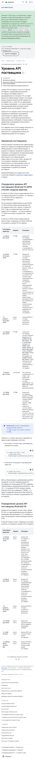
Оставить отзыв (21, 752)
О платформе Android (7, 747)
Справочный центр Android (9, 727)
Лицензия (20, 750)
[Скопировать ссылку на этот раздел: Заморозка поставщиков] (28, 141)
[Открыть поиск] (23, 2)
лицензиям (4, 668)
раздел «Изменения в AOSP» (10, 38)
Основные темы (20, 61)
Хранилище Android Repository (9, 682)
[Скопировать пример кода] (33, 451)
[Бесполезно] (26, 64)
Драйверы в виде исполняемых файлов (12, 696)
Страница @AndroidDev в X (9, 706)
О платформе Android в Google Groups (12, 714)
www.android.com (6, 733)
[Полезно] (24, 64)
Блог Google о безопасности (9, 712)
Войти (31, 2)
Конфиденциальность (8, 752)
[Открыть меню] (2, 2)
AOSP (2, 61)
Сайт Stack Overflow (7, 738)
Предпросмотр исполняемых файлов (11, 691)
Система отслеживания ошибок (10, 741)
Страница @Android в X (8, 703)
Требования (4, 685)
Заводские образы (6, 693)
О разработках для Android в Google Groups (13, 717)
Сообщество (19, 747)
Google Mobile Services (7, 735)
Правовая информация (9, 750)
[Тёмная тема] (30, 451)
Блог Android (4, 709)
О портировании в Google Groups (10, 720)
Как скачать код (5, 688)
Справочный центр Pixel (8, 730)
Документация (7, 7)
